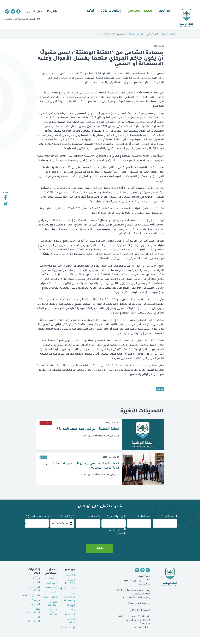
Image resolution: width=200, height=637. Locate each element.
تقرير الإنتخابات (34, 619)
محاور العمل (49, 597)
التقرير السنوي (70, 612)
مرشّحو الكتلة (35, 580)
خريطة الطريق (35, 602)
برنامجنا (52, 578)
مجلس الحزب (66, 588)
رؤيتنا (54, 592)
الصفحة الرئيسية (168, 34)
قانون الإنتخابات (51, 604)
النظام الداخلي (70, 621)
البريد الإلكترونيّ (116, 516)
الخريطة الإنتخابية (34, 589)
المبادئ (70, 575)
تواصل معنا (67, 627)
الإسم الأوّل (169, 516)
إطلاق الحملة (31, 595)
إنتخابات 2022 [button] (110, 11)
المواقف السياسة (51, 585)
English (52, 11)
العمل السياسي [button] (139, 11)
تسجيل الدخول (36, 11)
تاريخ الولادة (67, 516)
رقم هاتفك (93, 516)
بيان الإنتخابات (34, 611)
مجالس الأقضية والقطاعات (68, 597)
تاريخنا (71, 605)
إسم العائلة (144, 516)
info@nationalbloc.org (137, 597)
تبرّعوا (90, 11)
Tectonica (138, 627)
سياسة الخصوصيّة (139, 604)
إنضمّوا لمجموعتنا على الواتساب (19, 18)
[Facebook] (5, 198)
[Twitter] (5, 205)
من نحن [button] (164, 11)
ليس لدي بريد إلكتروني (117, 531)
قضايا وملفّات (52, 612)
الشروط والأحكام (140, 610)
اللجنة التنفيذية (70, 582)
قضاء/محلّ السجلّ (37, 516)
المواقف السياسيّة (136, 34)
